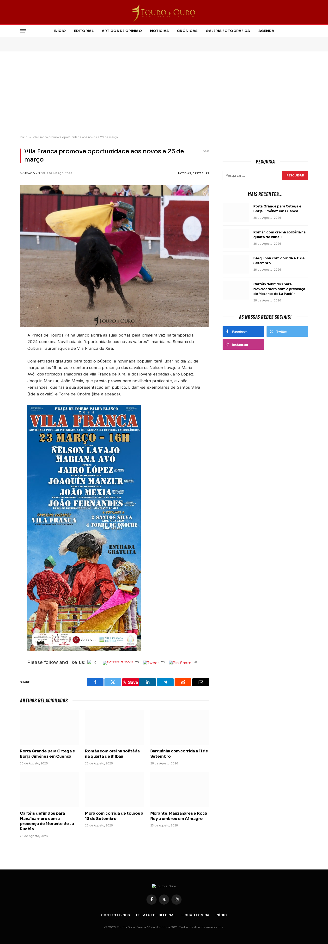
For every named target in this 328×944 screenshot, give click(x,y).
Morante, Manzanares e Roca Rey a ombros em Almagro (178, 816)
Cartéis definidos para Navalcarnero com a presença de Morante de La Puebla (47, 821)
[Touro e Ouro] (164, 12)
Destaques (201, 173)
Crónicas (187, 31)
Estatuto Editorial (155, 915)
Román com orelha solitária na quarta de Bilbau (112, 754)
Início (60, 31)
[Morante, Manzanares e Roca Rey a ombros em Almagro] (179, 789)
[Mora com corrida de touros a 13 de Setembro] (114, 789)
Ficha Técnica (196, 915)
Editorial (84, 31)
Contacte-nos (115, 915)
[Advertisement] (164, 93)
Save (133, 682)
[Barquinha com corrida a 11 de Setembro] (179, 727)
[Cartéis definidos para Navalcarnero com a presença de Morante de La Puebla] (49, 789)
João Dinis (32, 173)
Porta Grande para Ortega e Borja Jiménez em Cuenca (47, 754)
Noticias (159, 31)
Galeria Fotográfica (228, 31)
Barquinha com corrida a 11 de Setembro (179, 754)
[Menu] (23, 30)
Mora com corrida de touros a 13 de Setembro (114, 816)
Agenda (266, 31)
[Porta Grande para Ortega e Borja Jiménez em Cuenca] (49, 727)
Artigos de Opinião (122, 31)
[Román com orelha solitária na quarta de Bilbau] (114, 727)
